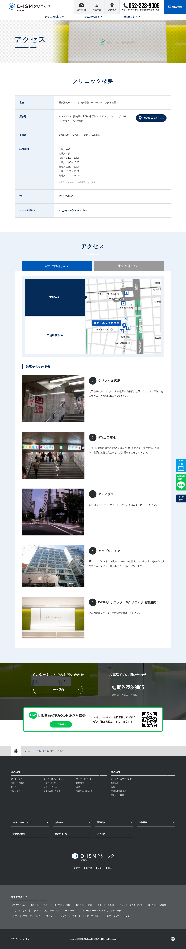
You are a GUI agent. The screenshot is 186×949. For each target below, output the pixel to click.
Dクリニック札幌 (62, 905)
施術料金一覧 (61, 834)
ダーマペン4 (16, 787)
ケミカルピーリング (52, 791)
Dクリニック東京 (84, 905)
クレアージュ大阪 (68, 916)
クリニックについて (22, 822)
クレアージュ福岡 (91, 916)
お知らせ (59, 822)
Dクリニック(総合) (39, 905)
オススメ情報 (19, 834)
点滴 (78, 787)
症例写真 (143, 822)
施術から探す (130, 16)
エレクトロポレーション (54, 779)
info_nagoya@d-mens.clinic (73, 210)
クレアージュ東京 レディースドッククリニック (32, 916)
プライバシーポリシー (21, 939)
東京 (78, 868)
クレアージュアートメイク (117, 916)
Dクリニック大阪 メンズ (131, 905)
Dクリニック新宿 (106, 905)
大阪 (100, 868)
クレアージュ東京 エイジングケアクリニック (100, 910)
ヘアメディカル (18, 905)
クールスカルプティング (121, 779)
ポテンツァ (15, 791)
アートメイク (16, 779)
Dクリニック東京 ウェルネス (46, 910)
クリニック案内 (53, 16)
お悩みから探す (92, 16)
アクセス (101, 834)
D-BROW (69, 910)
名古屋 (89, 868)
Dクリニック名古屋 (157, 905)
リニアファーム (50, 787)
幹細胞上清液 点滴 (84, 791)
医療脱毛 (80, 783)
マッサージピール (83, 779)
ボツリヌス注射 (17, 783)
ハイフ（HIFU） (50, 783)
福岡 (110, 868)
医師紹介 (101, 822)
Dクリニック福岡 (19, 910)
